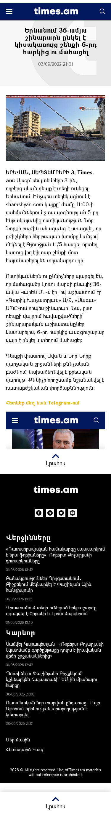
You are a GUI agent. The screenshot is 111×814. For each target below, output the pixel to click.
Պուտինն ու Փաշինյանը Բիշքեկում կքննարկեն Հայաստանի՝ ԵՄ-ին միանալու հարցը (51, 679)
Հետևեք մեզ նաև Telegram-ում (42, 402)
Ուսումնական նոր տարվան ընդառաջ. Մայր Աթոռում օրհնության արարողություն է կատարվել (53, 708)
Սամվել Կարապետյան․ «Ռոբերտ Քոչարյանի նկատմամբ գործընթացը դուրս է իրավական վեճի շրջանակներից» (55, 650)
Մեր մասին (18, 739)
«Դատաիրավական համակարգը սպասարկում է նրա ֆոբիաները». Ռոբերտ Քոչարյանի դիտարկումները (55, 555)
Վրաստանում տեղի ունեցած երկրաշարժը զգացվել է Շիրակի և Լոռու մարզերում (51, 610)
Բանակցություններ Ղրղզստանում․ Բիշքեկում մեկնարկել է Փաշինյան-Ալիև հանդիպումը (48, 584)
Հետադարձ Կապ (24, 749)
